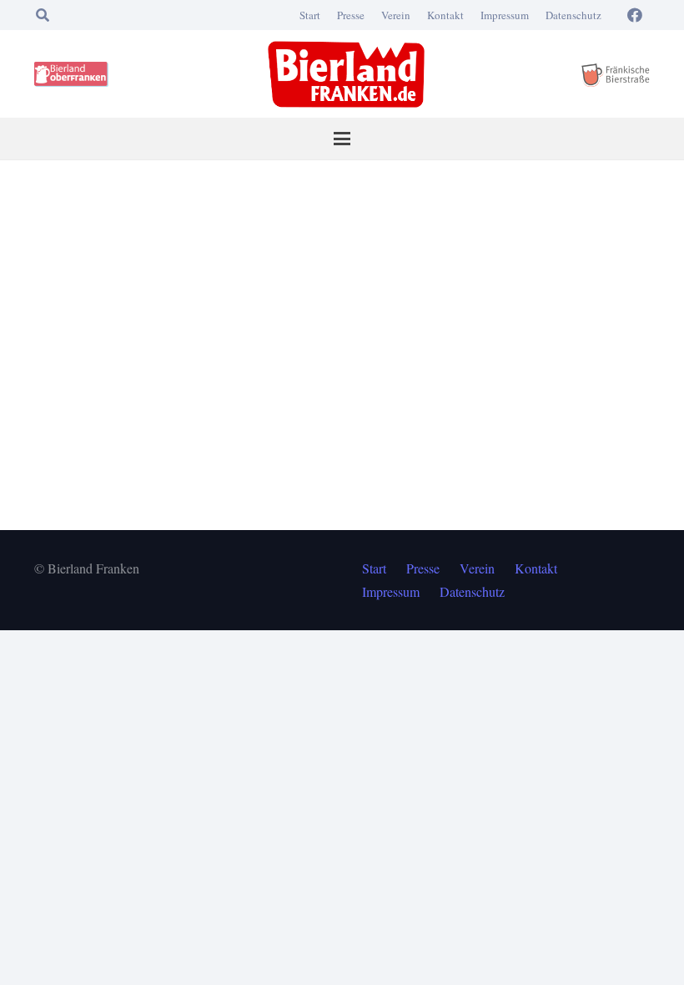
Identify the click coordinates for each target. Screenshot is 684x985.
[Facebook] (635, 15)
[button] (42, 15)
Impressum (504, 15)
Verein (395, 15)
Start (309, 15)
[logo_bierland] (73, 74)
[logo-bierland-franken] (346, 74)
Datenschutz (573, 15)
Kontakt (445, 15)
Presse (351, 15)
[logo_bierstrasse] (615, 74)
